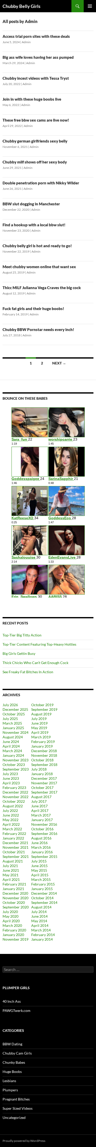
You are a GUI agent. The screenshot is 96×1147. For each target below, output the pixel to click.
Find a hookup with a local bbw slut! (34, 224)
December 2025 (15, 709)
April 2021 (11, 879)
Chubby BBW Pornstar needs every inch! (38, 329)
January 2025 (13, 728)
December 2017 (44, 778)
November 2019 (15, 939)
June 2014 (39, 916)
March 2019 (41, 737)
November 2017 (44, 783)
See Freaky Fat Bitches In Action (28, 672)
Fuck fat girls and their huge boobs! (33, 308)
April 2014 (39, 925)
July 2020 (10, 911)
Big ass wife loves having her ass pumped (38, 57)
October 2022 (14, 801)
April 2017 (39, 810)
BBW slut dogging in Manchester (31, 204)
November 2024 (15, 732)
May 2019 (39, 728)
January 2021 (13, 888)
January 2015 (42, 888)
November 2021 (15, 847)
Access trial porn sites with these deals (36, 36)
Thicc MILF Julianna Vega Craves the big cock (42, 287)
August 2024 (13, 737)
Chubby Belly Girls (21, 6)
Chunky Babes (14, 1062)
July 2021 (10, 866)
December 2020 (15, 893)
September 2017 (44, 792)
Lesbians (9, 1081)
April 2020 (11, 921)
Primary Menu (90, 6)
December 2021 (15, 843)
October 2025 (14, 714)
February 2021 (14, 884)
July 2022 (10, 810)
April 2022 (11, 824)
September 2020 (16, 907)
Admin (26, 42)
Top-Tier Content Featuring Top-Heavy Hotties (39, 644)
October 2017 (42, 787)
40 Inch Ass (12, 1001)
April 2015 (39, 875)
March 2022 (12, 829)
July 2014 (39, 911)
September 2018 (44, 764)
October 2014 (42, 898)
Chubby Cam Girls (17, 1053)
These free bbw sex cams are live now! (36, 120)
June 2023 (11, 778)
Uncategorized (14, 1117)
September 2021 (16, 856)
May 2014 (39, 921)
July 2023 (10, 774)
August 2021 (13, 861)
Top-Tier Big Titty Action (22, 635)
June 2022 (11, 815)
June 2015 (39, 866)
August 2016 (41, 838)
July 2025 (10, 718)
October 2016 (42, 829)
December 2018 (44, 751)
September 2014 (44, 902)
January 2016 (42, 852)
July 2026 (10, 705)
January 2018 (42, 774)
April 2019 (39, 732)
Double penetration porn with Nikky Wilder (41, 183)
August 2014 (41, 907)
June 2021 (11, 870)
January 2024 (13, 755)
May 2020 (10, 916)
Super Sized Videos (18, 1108)
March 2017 (41, 815)
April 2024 (11, 746)
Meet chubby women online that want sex (39, 266)
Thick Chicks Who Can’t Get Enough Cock (35, 662)
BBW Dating (12, 1044)
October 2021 (14, 852)
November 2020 (15, 898)
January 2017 (42, 820)
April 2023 (11, 783)
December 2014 (44, 893)
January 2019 (42, 746)
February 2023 (14, 787)
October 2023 (14, 764)
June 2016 (39, 843)
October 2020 (14, 902)
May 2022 (10, 820)
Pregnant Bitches (16, 1099)
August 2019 (41, 714)
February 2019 (43, 741)
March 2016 (41, 847)
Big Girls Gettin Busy (19, 653)
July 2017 (39, 801)
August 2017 (41, 797)
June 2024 (11, 741)
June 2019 (39, 723)
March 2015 (41, 879)
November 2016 (44, 824)
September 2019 (44, 709)
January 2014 (42, 939)
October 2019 (42, 705)
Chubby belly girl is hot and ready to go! (37, 245)
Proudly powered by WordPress (24, 1141)
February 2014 (43, 934)
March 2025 (12, 723)
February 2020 (14, 930)
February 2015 (43, 884)
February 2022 (14, 833)
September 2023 (16, 769)
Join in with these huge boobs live (32, 99)
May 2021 (10, 875)
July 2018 (39, 769)
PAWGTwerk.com (16, 1010)
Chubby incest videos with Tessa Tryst (36, 78)
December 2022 (15, 792)
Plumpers (10, 1090)
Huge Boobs (12, 1071)
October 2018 (42, 760)
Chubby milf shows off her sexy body (35, 162)
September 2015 (44, 856)
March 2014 (41, 930)
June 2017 (39, 806)
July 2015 (39, 861)
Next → (59, 363)
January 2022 (13, 838)
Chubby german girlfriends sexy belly (35, 141)
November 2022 (15, 797)
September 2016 (44, 833)
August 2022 (13, 806)
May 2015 (39, 870)
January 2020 (13, 934)
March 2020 (12, 925)
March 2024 (12, 751)
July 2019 (39, 718)
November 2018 (44, 755)
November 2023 (15, 760)
